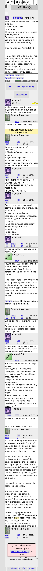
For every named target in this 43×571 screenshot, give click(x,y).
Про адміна (21, 95)
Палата (8, 301)
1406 (17, 122)
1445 (17, 361)
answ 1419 (13, 317)
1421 (17, 261)
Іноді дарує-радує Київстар (21, 86)
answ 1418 (13, 245)
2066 (17, 415)
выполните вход (20, 551)
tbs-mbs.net (12, 568)
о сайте (22, 568)
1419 (22, 245)
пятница (32, 568)
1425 (22, 317)
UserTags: (9, 75)
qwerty (19, 75)
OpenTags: (10, 78)
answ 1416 (7, 201)
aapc (7, 245)
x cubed (17, 17)
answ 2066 (7, 436)
